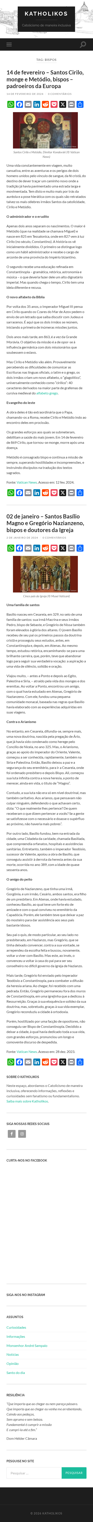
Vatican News (27, 482)
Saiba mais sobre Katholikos (27, 1101)
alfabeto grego (47, 393)
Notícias (12, 1354)
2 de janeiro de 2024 (22, 537)
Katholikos (46, 13)
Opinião (12, 1363)
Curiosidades (16, 1327)
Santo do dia (15, 1372)
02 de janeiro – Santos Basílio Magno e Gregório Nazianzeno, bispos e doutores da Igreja (45, 523)
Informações (15, 1336)
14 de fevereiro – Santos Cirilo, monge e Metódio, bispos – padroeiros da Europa (45, 79)
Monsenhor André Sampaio (26, 1345)
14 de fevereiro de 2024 (24, 93)
